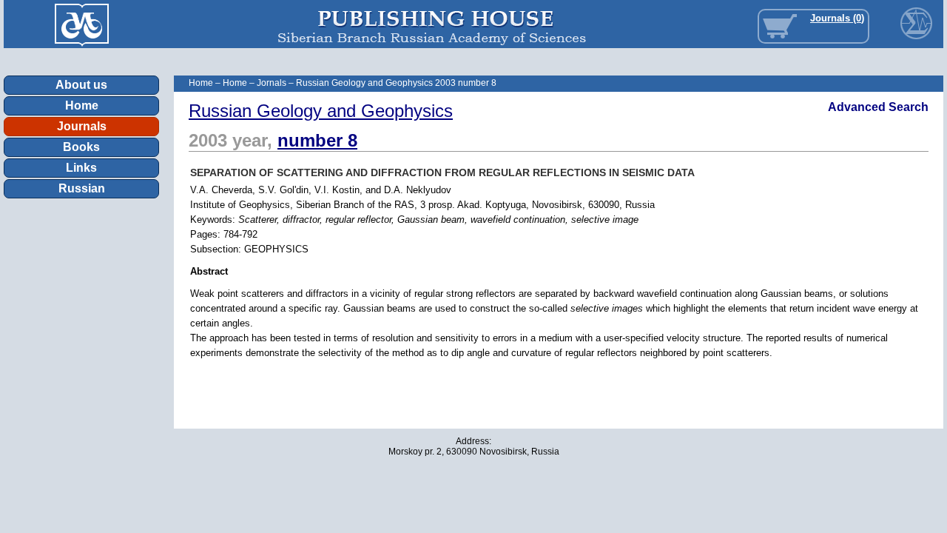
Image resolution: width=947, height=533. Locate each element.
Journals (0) (837, 18)
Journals (82, 126)
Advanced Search (878, 107)
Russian (81, 188)
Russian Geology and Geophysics (321, 111)
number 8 (317, 140)
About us (81, 84)
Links (81, 167)
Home (81, 105)
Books (81, 147)
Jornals (271, 83)
